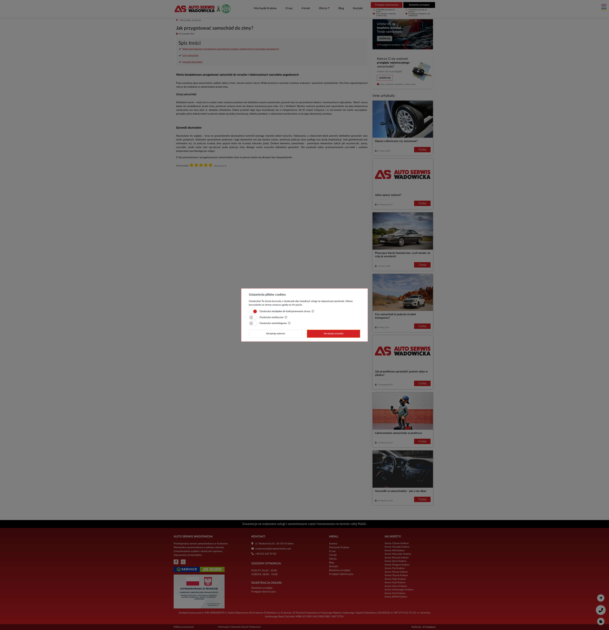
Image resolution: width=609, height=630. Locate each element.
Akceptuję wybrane (275, 334)
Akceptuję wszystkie (333, 334)
